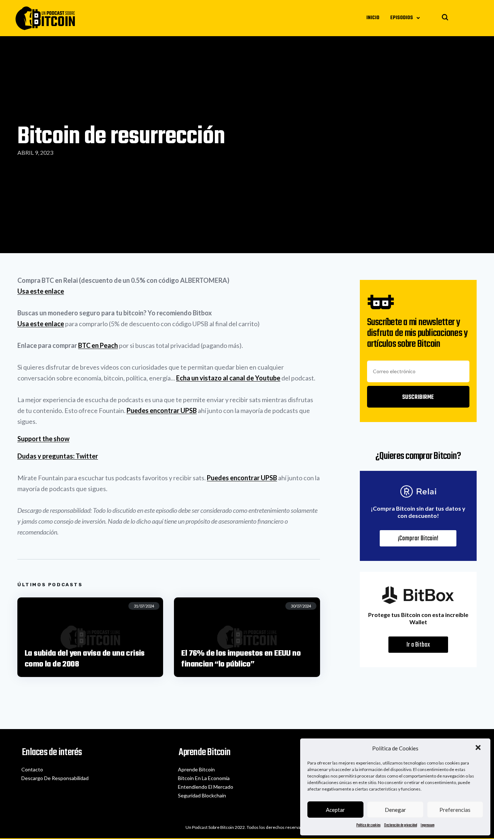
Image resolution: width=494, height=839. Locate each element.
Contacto (32, 769)
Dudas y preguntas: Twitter (57, 456)
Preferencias (454, 809)
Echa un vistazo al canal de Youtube (228, 378)
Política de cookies (368, 825)
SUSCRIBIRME (418, 397)
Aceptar (335, 809)
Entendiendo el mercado (205, 787)
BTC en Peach (98, 345)
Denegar (395, 809)
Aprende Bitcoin (196, 769)
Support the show (43, 439)
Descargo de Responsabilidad (55, 778)
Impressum (427, 825)
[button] (478, 748)
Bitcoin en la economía (204, 778)
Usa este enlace (40, 291)
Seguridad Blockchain (202, 795)
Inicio (372, 18)
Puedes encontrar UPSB (162, 410)
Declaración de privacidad (400, 825)
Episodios (401, 18)
